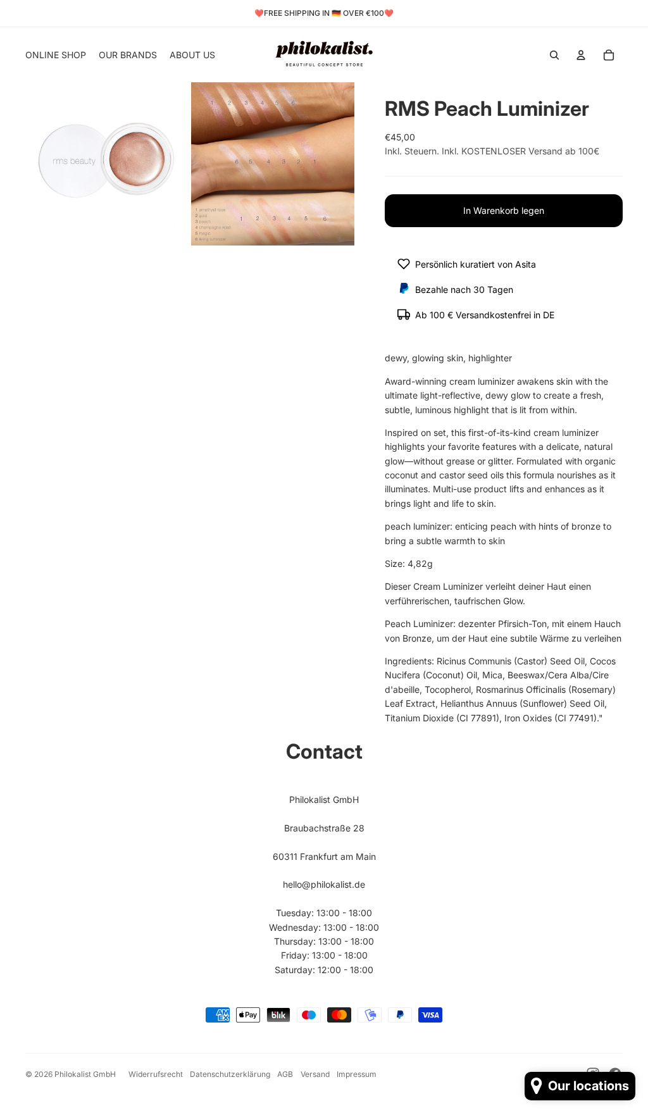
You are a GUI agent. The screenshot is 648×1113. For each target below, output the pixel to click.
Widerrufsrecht (155, 1074)
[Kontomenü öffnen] (581, 55)
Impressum (357, 1074)
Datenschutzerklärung (230, 1074)
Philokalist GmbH (85, 1074)
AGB (285, 1074)
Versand (315, 1074)
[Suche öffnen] (554, 55)
